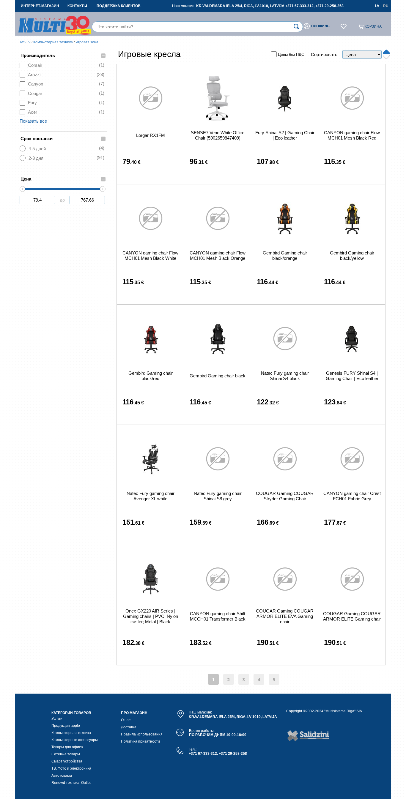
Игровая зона (86, 42)
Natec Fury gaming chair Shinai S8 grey (218, 496)
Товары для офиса (67, 747)
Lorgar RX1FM (150, 135)
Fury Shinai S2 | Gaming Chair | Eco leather (284, 135)
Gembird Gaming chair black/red (150, 376)
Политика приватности (140, 741)
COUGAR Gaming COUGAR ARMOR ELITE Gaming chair (352, 616)
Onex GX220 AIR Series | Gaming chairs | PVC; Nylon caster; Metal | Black (150, 616)
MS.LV (25, 42)
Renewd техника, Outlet (71, 783)
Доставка (128, 727)
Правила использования (142, 734)
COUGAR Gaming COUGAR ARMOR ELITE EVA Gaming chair (285, 616)
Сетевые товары (65, 754)
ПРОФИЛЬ (320, 26)
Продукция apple (65, 726)
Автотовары (61, 775)
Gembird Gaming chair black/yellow (352, 255)
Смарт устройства (66, 761)
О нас (125, 720)
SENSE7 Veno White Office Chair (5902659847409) (217, 135)
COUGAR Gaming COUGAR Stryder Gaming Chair (285, 496)
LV (377, 6)
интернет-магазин (40, 6)
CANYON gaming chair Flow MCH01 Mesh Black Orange (218, 255)
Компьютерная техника (53, 42)
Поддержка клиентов (119, 6)
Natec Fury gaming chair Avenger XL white (150, 496)
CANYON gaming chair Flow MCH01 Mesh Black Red (352, 135)
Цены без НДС (291, 54)
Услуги (56, 718)
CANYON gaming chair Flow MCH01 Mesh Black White (150, 255)
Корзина (373, 26)
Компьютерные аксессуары (74, 740)
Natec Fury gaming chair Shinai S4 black (285, 376)
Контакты (77, 6)
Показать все (33, 121)
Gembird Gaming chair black (218, 375)
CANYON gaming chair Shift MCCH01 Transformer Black (218, 616)
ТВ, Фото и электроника (71, 768)
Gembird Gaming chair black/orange (285, 255)
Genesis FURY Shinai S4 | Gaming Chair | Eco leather (352, 376)
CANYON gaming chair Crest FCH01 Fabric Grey (352, 496)
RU (385, 6)
